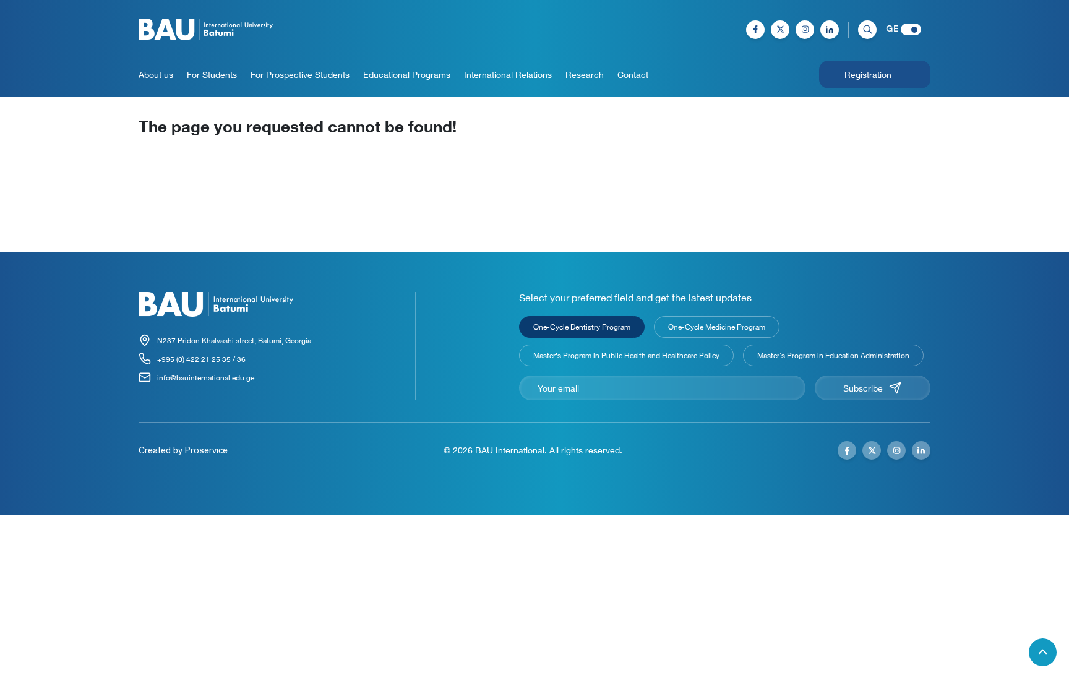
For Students (212, 74)
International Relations (508, 74)
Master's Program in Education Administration (833, 355)
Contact (632, 74)
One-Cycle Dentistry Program (581, 327)
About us (156, 74)
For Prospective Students (300, 74)
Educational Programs (406, 74)
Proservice (206, 450)
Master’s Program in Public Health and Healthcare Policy (626, 355)
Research (584, 74)
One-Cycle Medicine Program (716, 327)
